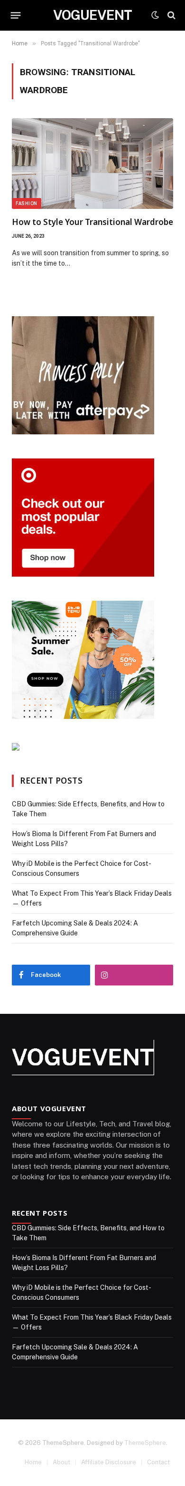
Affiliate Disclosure (108, 1462)
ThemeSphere (145, 1442)
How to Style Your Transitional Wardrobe (92, 221)
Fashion (26, 203)
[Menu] (16, 15)
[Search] (171, 15)
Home (33, 1462)
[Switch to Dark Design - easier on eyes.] (155, 15)
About (61, 1462)
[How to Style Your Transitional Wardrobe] (92, 163)
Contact (158, 1462)
